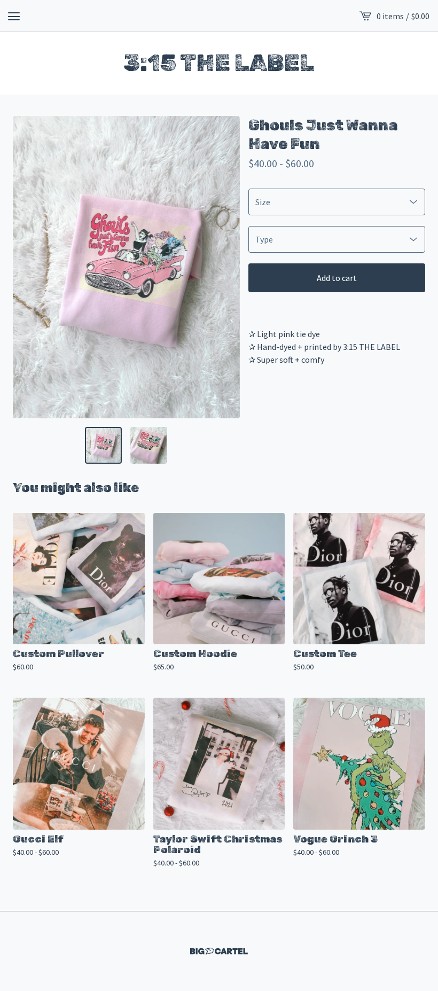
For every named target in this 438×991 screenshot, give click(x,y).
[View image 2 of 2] (148, 445)
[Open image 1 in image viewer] (126, 267)
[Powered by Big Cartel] (219, 951)
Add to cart (337, 277)
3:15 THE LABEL (219, 63)
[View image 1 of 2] (103, 445)
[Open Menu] (14, 16)
